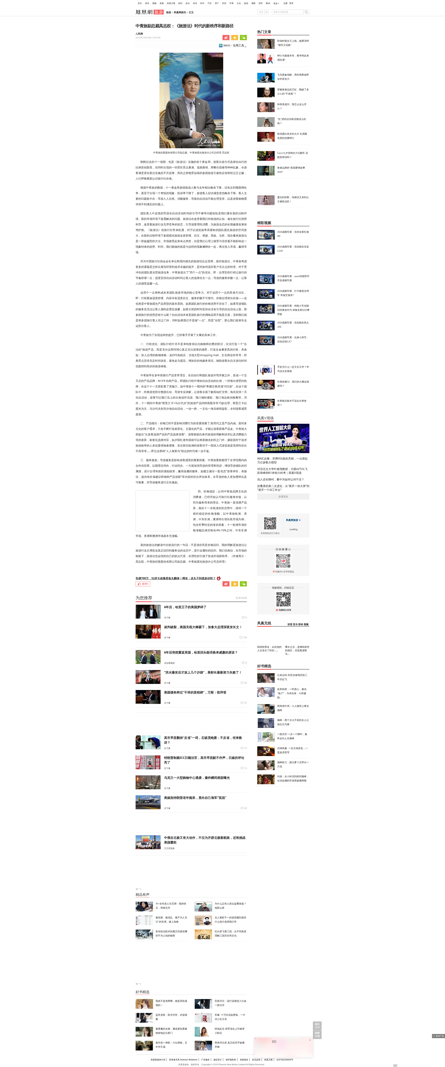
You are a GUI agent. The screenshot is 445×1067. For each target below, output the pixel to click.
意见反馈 (256, 1059)
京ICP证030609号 (284, 1059)
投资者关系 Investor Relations (183, 1059)
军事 (231, 3)
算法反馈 (242, 597)
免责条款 (244, 1059)
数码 (268, 3)
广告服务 (205, 1059)
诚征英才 (217, 1059)
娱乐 (188, 3)
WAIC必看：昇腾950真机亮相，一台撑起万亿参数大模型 (282, 460)
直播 (162, 3)
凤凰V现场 (265, 418)
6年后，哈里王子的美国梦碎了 (185, 607)
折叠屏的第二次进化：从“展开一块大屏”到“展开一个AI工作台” (283, 488)
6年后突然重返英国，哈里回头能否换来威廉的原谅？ (201, 652)
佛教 (253, 3)
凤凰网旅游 (292, 520)
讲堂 (290, 624)
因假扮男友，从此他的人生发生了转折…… (269, 648)
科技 (224, 3)
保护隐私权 (231, 1059)
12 (245, 768)
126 (245, 637)
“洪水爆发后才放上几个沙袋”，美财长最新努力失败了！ (203, 672)
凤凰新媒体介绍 (158, 1059)
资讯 (147, 3)
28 (245, 682)
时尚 (202, 3)
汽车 (210, 3)
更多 (275, 3)
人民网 (139, 34)
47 (245, 702)
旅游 (246, 3)
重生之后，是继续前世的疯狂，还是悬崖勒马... (297, 650)
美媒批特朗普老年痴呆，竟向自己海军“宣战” (195, 798)
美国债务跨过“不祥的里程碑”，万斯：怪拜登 (195, 692)
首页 (140, 3)
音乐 (295, 624)
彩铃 (300, 624)
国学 (261, 3)
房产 (217, 3)
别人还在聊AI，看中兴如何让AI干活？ (280, 479)
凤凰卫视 (171, 3)
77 (245, 748)
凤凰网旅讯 (180, 12)
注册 (285, 3)
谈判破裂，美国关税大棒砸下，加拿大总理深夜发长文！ (203, 627)
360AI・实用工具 (233, 45)
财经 (180, 3)
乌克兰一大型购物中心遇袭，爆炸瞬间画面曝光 (197, 778)
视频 (154, 3)
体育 (195, 3)
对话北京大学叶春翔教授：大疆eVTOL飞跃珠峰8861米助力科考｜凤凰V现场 (282, 471)
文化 (239, 3)
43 (245, 808)
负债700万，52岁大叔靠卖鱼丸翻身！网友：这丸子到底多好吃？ (176, 578)
